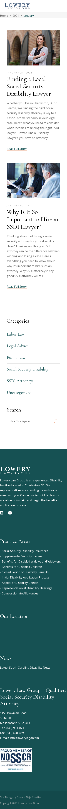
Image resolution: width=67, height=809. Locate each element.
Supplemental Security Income (22, 556)
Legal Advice (18, 346)
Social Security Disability (27, 369)
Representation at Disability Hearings (27, 588)
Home (4, 16)
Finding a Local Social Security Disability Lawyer (29, 86)
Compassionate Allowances (20, 593)
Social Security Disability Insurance (25, 551)
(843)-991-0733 (16, 728)
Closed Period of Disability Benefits (25, 572)
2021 (16, 16)
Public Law (16, 357)
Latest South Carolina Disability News (25, 668)
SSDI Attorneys (20, 380)
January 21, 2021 (20, 72)
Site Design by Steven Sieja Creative (20, 797)
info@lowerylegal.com (24, 738)
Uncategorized (19, 392)
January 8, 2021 (19, 205)
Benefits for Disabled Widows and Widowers (31, 561)
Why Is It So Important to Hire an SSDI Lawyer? (33, 219)
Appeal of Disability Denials (20, 583)
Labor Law (16, 334)
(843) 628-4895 (15, 733)
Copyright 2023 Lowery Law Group (20, 803)
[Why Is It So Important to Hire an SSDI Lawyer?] (33, 181)
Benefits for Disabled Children (22, 567)
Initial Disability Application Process (25, 577)
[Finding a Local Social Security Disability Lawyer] (33, 48)
